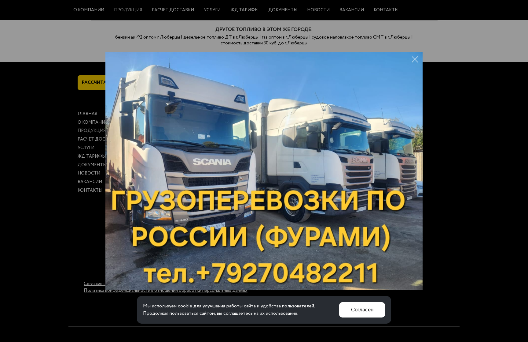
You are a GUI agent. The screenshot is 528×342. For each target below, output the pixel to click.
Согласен (362, 310)
